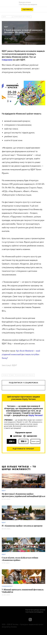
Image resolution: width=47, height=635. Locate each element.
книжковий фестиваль (22, 16)
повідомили (7, 60)
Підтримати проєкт (23, 449)
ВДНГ (4, 16)
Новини (5, 375)
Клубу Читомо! (36, 415)
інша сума (35, 441)
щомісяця (17, 436)
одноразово (32, 436)
